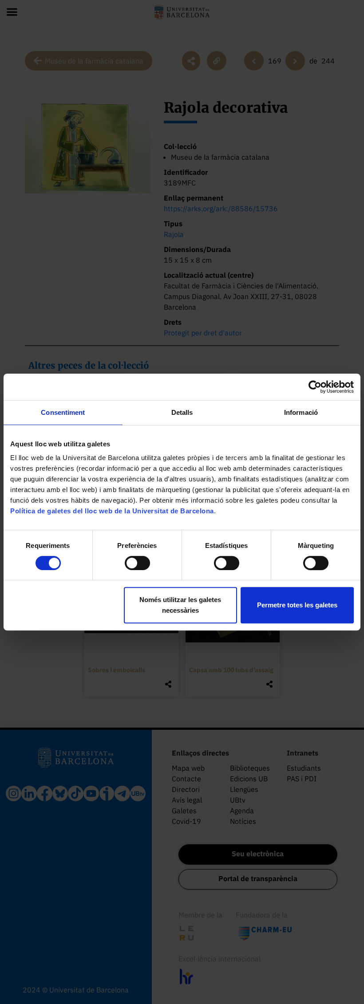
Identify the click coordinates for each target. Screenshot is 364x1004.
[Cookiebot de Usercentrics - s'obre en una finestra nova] (315, 387)
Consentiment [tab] (63, 412)
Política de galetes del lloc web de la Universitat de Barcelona (112, 511)
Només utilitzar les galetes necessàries (180, 605)
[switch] (137, 563)
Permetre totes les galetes (297, 605)
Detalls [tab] (182, 412)
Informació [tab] (301, 412)
